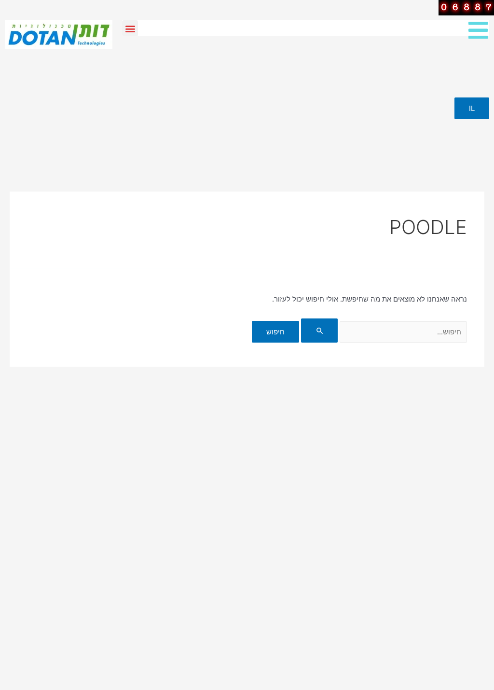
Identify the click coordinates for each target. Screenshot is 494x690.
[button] (130, 28)
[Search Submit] (319, 330)
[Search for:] (383, 331)
